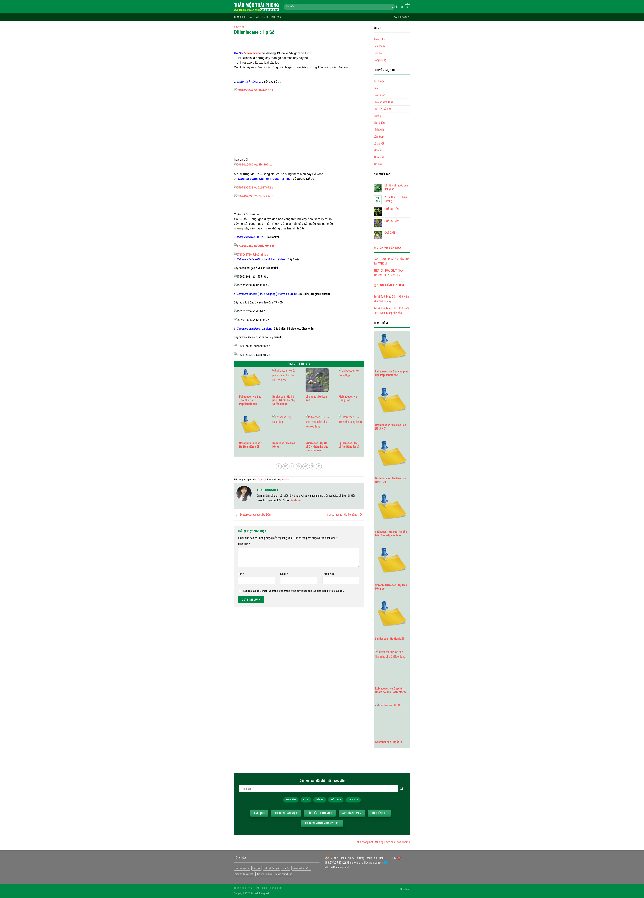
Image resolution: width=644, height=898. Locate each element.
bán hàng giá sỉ (242, 868)
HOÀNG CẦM (391, 221)
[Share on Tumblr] (319, 466)
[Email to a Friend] (292, 466)
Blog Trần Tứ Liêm (390, 285)
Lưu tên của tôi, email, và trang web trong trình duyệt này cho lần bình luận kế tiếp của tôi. (293, 591)
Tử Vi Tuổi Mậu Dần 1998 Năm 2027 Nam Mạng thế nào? (391, 310)
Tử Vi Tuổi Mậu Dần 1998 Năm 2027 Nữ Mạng (391, 299)
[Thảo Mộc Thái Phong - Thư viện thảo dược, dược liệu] (256, 7)
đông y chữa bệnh (283, 874)
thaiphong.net (354, 842)
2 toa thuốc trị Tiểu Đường (395, 199)
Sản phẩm (253, 17)
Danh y (377, 115)
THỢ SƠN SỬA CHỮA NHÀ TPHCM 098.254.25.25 (388, 273)
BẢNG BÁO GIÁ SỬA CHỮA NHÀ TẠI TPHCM (392, 261)
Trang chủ (240, 17)
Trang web (328, 573)
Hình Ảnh (379, 129)
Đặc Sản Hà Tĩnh (264, 874)
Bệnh (376, 88)
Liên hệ (264, 17)
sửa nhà (379, 842)
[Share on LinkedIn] (312, 466)
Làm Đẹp (379, 136)
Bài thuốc (379, 81)
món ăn (285, 868)
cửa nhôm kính (394, 842)
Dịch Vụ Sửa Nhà (389, 247)
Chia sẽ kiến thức (383, 102)
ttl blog (368, 842)
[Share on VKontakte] (305, 466)
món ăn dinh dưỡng (244, 874)
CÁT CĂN (389, 232)
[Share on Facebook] (279, 466)
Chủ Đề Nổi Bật (382, 109)
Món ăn (378, 150)
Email (284, 573)
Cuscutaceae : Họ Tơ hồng (342, 514)
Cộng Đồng (276, 17)
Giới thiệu (379, 122)
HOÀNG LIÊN (391, 209)
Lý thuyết (379, 143)
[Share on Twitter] (285, 466)
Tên (241, 573)
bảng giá (256, 868)
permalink (285, 479)
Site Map (405, 889)
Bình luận (244, 544)
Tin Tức (378, 164)
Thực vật (239, 27)
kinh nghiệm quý (271, 868)
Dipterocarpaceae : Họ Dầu (255, 514)
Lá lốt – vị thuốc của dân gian (396, 187)
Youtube (296, 500)
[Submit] (391, 7)
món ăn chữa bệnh (301, 868)
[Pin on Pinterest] (299, 466)
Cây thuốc (379, 95)
